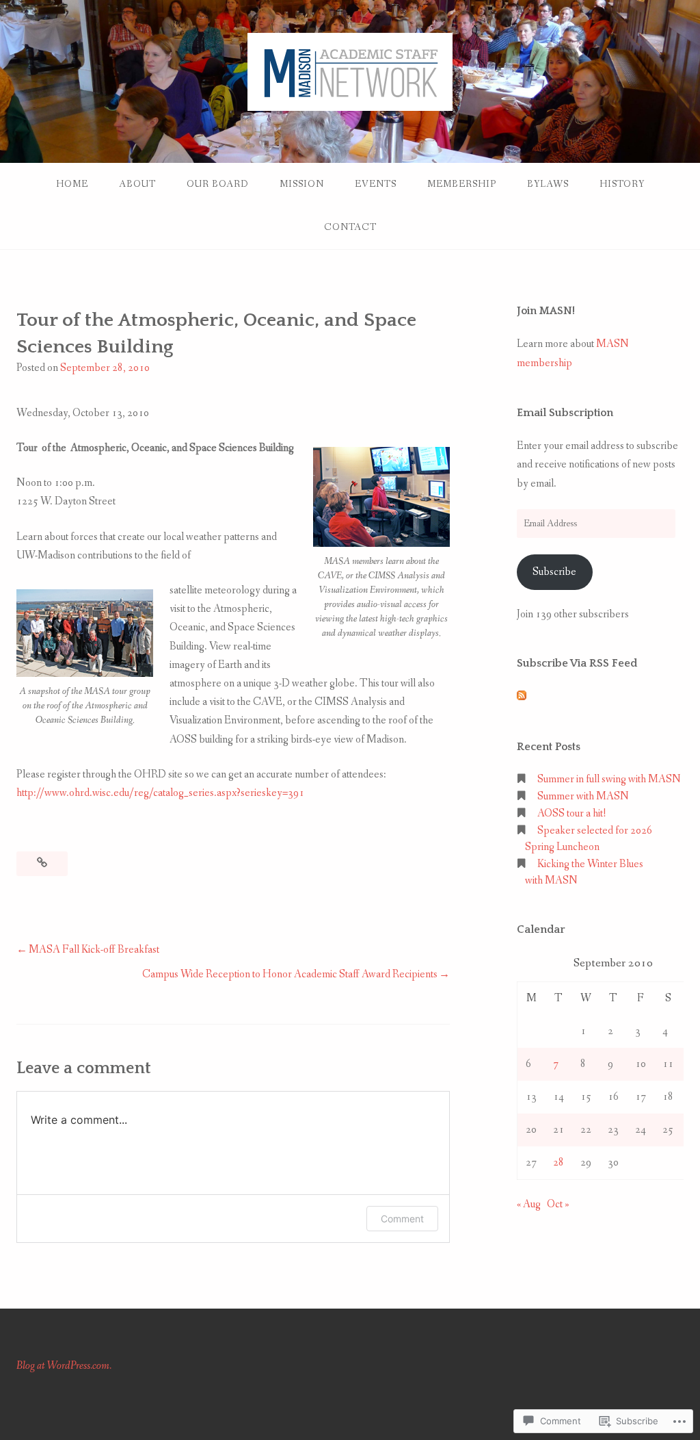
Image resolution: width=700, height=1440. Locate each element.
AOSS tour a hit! (571, 813)
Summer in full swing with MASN (609, 779)
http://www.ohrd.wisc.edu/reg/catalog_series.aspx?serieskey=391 (160, 793)
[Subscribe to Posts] (521, 697)
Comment (402, 1218)
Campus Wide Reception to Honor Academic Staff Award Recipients (290, 974)
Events (375, 184)
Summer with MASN (583, 796)
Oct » (558, 1204)
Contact (350, 227)
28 (558, 1162)
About (137, 184)
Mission (302, 184)
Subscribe (554, 572)
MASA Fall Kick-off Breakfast (94, 949)
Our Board (218, 184)
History (622, 184)
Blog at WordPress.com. (63, 1366)
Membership (461, 184)
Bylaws (548, 184)
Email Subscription (565, 413)
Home (72, 184)
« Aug (529, 1204)
